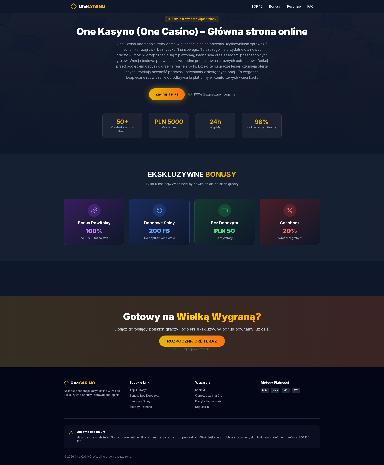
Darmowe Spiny (140, 401)
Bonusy (275, 6)
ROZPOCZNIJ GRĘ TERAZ (192, 341)
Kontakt (200, 390)
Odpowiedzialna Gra (208, 395)
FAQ (310, 6)
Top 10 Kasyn (138, 390)
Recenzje (294, 6)
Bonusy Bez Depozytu (144, 395)
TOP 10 (257, 6)
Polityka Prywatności (208, 401)
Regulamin (202, 406)
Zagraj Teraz (166, 94)
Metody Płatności (141, 406)
